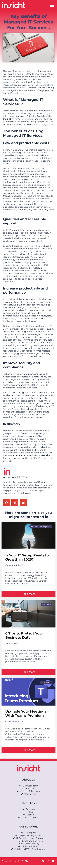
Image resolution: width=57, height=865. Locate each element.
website (45, 455)
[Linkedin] (53, 861)
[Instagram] (48, 861)
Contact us (19, 455)
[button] (51, 5)
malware (33, 374)
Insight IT (8, 119)
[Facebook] (42, 861)
